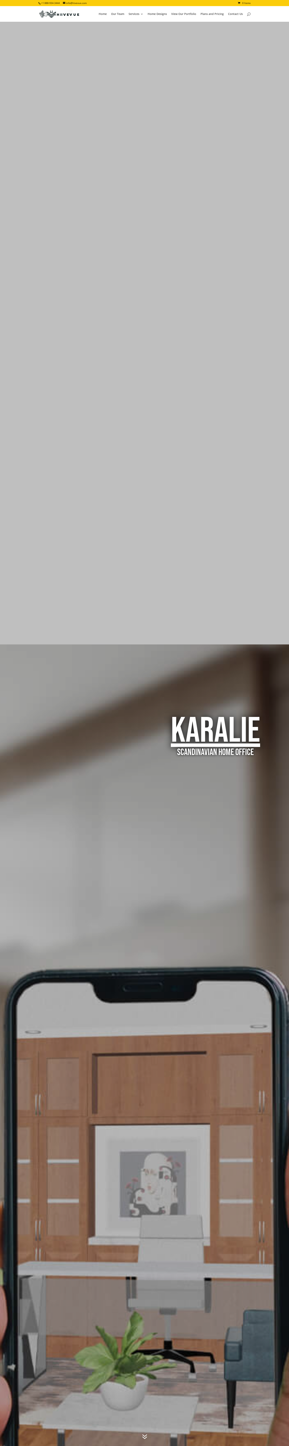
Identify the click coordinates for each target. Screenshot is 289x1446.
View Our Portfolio (183, 14)
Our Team (117, 14)
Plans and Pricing (212, 14)
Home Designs (157, 14)
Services (134, 14)
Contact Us (235, 14)
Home (103, 14)
